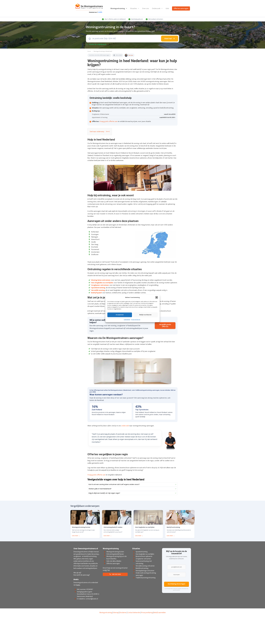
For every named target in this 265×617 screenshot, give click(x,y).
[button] (157, 297)
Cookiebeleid (127, 319)
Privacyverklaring (135, 319)
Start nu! (168, 38)
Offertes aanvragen (181, 8)
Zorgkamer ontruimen (143, 558)
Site (114, 612)
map (117, 612)
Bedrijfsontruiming (142, 568)
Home (89, 51)
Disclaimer (122, 612)
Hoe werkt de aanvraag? (81, 575)
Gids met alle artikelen (113, 561)
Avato (78, 585)
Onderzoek (156, 8)
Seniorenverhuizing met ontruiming (144, 562)
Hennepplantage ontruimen (145, 570)
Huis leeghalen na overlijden (145, 554)
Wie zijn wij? (77, 572)
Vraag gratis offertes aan (108, 121)
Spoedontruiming (142, 551)
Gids (167, 8)
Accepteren (120, 315)
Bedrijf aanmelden (160, 612)
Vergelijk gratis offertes (165, 325)
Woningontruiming (117, 8)
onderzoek (125, 425)
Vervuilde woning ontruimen (145, 566)
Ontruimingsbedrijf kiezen (115, 554)
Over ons (145, 8)
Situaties (133, 8)
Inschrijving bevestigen (176, 584)
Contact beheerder (133, 612)
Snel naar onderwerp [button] (97, 131)
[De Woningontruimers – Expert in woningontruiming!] (89, 8)
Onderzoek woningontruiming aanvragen (146, 574)
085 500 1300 (116, 574)
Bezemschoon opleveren (144, 556)
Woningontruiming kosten (115, 551)
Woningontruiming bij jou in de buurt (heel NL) (116, 557)
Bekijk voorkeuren (145, 315)
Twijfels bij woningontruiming (145, 577)
